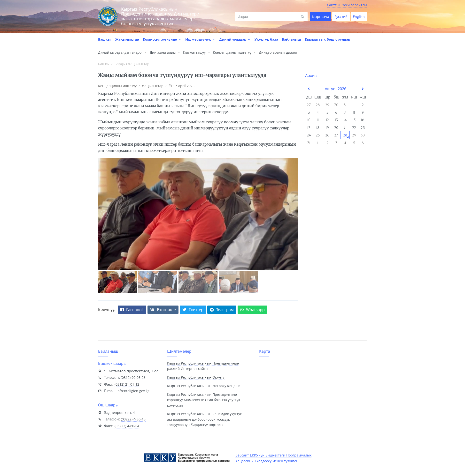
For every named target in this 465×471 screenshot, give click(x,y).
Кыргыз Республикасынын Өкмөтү (196, 377)
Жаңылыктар (127, 39)
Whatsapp (255, 309)
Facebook (135, 309)
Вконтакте (166, 309)
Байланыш (291, 39)
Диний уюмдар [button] (233, 39)
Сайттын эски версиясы (347, 5)
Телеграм (225, 309)
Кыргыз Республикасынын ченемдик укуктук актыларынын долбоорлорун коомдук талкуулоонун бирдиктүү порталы (204, 419)
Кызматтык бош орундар (327, 39)
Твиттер (196, 309)
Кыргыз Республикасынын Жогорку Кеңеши (203, 385)
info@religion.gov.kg (132, 391)
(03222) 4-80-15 (133, 419)
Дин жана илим (163, 52)
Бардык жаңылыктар (132, 63)
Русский (341, 16)
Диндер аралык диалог (278, 52)
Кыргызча (320, 16)
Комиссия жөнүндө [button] (160, 39)
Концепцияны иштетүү (232, 52)
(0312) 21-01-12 (127, 384)
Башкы (104, 39)
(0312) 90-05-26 (133, 377)
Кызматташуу (194, 52)
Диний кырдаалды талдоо (119, 52)
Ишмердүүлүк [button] (198, 39)
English (359, 16)
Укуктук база (266, 39)
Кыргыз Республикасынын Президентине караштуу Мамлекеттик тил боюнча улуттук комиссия (203, 400)
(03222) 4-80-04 (127, 426)
